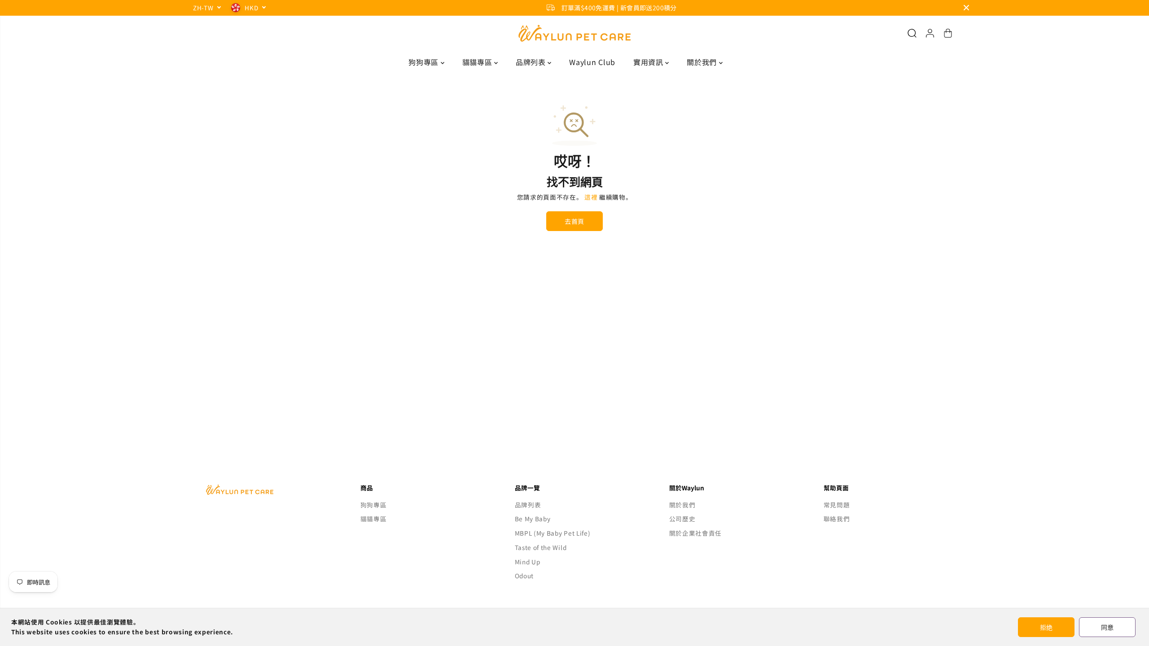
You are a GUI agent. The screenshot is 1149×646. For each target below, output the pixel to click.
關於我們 (703, 62)
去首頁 (574, 221)
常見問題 (837, 504)
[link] (266, 489)
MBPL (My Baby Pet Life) (553, 532)
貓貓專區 (478, 62)
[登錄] (930, 33)
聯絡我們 (837, 518)
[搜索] (912, 33)
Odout (524, 575)
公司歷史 (682, 518)
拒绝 (1046, 627)
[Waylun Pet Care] (574, 33)
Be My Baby (533, 518)
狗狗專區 (424, 62)
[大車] (948, 33)
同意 (1107, 627)
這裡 (590, 196)
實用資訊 (649, 62)
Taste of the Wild (541, 547)
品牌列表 (532, 62)
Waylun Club (592, 62)
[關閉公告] (966, 7)
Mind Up (527, 561)
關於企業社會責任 (695, 532)
